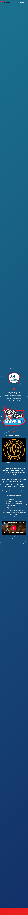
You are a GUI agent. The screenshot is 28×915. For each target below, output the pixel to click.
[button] (23, 2)
